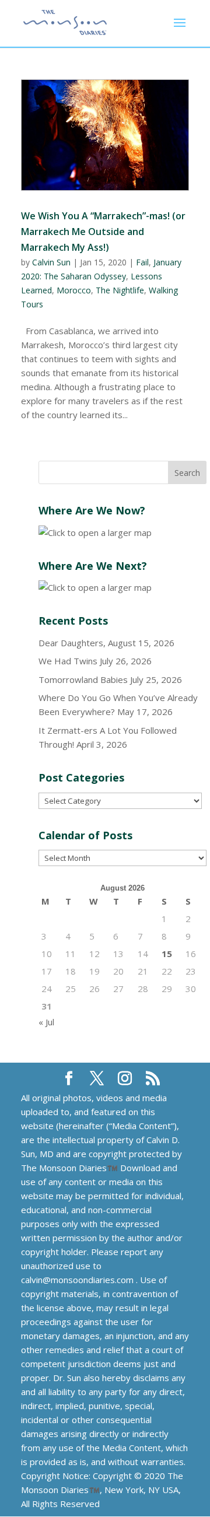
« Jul (46, 1022)
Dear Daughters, (72, 643)
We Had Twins (67, 661)
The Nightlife (120, 290)
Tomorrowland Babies (83, 679)
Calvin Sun (51, 262)
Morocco (74, 290)
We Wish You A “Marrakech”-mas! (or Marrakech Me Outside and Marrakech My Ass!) (103, 231)
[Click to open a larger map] (95, 532)
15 (167, 953)
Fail (142, 262)
